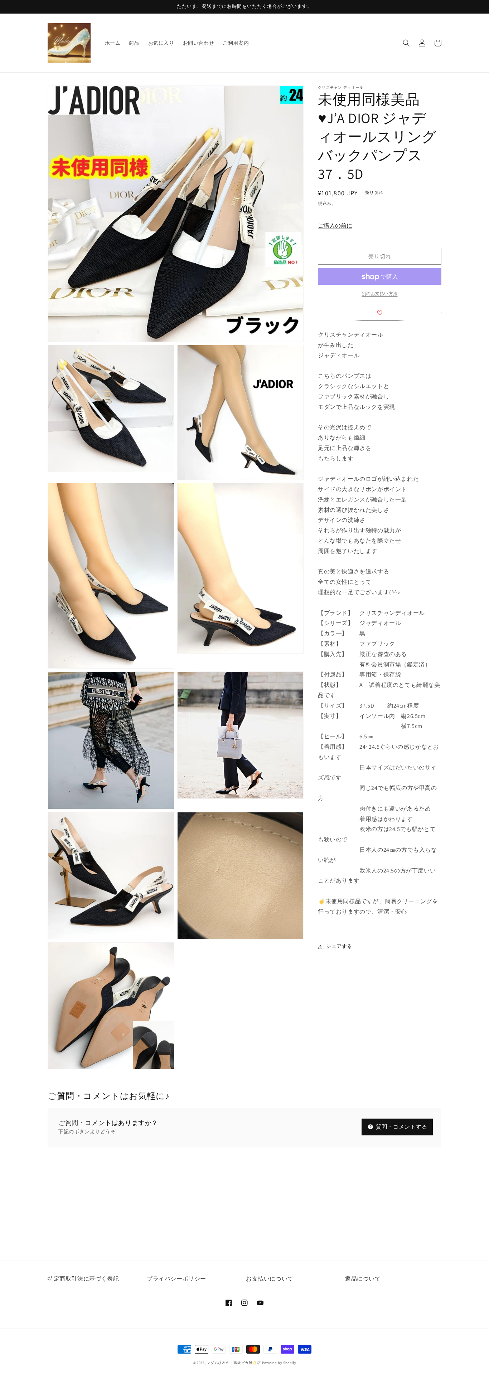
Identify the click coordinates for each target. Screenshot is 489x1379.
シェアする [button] (339, 946)
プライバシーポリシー (176, 1278)
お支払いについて (270, 1278)
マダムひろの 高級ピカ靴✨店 (234, 1362)
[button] (406, 43)
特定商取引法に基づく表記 (83, 1278)
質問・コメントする (400, 1126)
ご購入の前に (335, 226)
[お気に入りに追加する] (379, 312)
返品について (363, 1278)
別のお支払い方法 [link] (380, 294)
